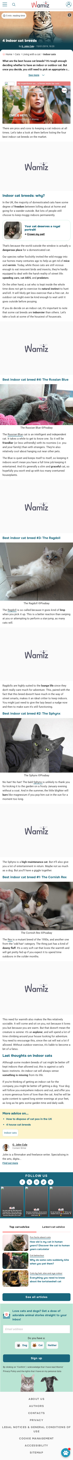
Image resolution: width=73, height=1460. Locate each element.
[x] (29, 1182)
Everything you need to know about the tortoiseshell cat (47, 1279)
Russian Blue (15, 434)
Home (9, 54)
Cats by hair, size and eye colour (46, 1273)
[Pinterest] (51, 1182)
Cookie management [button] (36, 1438)
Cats (17, 54)
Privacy (36, 1420)
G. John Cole (28, 46)
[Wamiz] (42, 4)
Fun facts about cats (40, 1237)
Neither (52, 1345)
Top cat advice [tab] (19, 1227)
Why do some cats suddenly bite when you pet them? (49, 1261)
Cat (40, 1345)
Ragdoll (12, 610)
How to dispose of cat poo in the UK (29, 1119)
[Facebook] (22, 1182)
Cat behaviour (37, 1255)
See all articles (36, 1297)
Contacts (36, 1413)
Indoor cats (49, 54)
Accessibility (36, 1445)
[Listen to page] (65, 1452)
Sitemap (36, 1452)
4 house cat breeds (18, 1124)
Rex (10, 939)
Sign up (36, 1358)
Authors (36, 1406)
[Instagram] (36, 1182)
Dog (24, 1345)
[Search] (14, 4)
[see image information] (69, 15)
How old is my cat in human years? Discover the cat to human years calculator (50, 1245)
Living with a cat (32, 54)
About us (36, 1399)
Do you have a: (36, 1338)
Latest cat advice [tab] (53, 1227)
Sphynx (38, 782)
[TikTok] (43, 1182)
